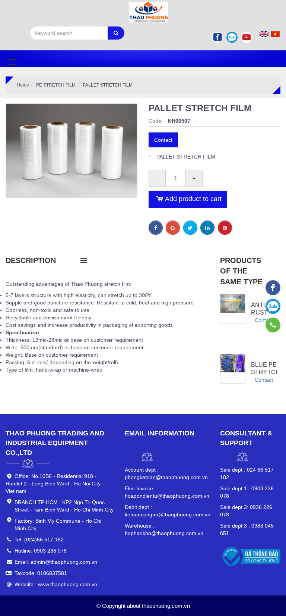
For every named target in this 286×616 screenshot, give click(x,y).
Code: (156, 121)
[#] (232, 303)
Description (31, 260)
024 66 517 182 (247, 473)
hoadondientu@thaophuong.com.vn (167, 492)
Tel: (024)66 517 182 (39, 539)
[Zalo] (232, 37)
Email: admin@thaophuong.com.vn (56, 562)
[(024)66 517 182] (273, 325)
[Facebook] (217, 37)
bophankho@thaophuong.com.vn (164, 529)
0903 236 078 (247, 492)
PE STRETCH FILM (56, 85)
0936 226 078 (246, 510)
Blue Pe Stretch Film (265, 372)
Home (23, 85)
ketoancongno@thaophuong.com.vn (167, 510)
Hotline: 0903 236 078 (41, 551)
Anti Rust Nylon (261, 312)
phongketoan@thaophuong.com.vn (166, 473)
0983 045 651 (247, 529)
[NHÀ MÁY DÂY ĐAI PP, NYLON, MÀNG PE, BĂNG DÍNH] (273, 287)
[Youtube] (246, 37)
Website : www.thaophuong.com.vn (56, 584)
